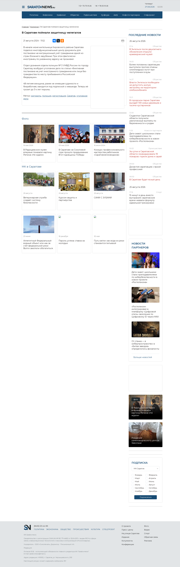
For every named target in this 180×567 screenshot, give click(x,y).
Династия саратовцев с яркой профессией (145, 168)
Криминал (61, 15)
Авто (116, 15)
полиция (46, 96)
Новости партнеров (131, 15)
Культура (105, 15)
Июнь (151, 481)
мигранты (36, 96)
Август (151, 485)
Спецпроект (149, 15)
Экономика (47, 15)
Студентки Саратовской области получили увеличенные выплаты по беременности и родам (142, 119)
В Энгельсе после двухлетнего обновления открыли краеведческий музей (145, 52)
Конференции (128, 544)
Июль (137, 485)
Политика (34, 15)
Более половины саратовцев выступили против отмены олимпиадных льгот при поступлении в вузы (144, 68)
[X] (58, 40)
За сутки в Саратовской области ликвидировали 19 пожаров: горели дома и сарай (145, 154)
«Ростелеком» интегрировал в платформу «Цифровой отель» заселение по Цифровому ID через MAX (145, 311)
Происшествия (90, 15)
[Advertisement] (107, 77)
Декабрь (152, 491)
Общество (74, 15)
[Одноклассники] (62, 40)
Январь (138, 475)
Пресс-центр (127, 530)
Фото (146, 526)
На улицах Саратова (130, 533)
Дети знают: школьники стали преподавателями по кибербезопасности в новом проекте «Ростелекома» (144, 137)
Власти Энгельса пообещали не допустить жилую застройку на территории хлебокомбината (144, 86)
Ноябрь (138, 491)
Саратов (71, 96)
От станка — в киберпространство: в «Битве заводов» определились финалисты (145, 345)
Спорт (159, 192)
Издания (125, 537)
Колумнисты (127, 541)
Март (137, 478)
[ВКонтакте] (54, 40)
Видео (147, 530)
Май (136, 481)
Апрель (152, 478)
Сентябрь (139, 488)
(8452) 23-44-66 (41, 526)
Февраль (152, 475)
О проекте (126, 526)
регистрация (59, 96)
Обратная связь (151, 537)
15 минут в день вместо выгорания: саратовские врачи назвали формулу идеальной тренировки (142, 199)
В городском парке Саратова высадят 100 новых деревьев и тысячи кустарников (145, 103)
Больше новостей (142, 357)
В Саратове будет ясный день (144, 179)
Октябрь (152, 488)
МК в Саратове (31, 166)
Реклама (148, 541)
